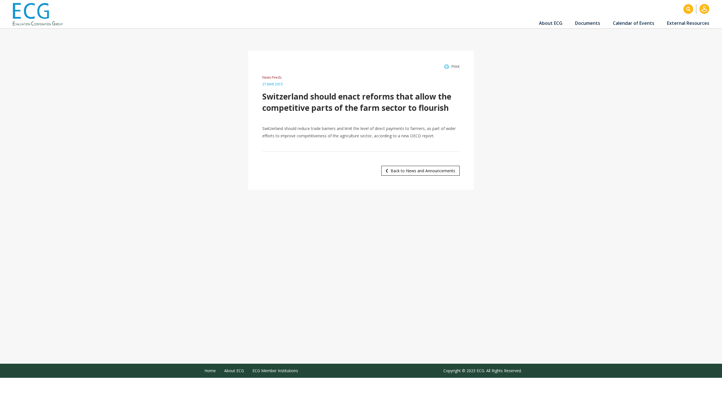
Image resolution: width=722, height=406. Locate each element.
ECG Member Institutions (275, 370)
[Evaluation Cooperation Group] (40, 14)
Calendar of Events (633, 23)
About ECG (550, 23)
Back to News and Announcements (423, 170)
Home (210, 370)
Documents (587, 23)
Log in (704, 9)
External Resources (688, 23)
